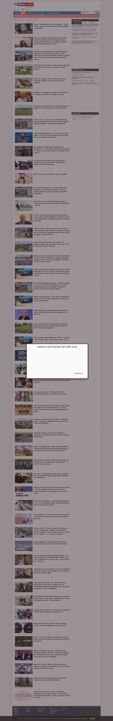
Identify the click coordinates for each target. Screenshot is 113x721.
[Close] (87, 345)
